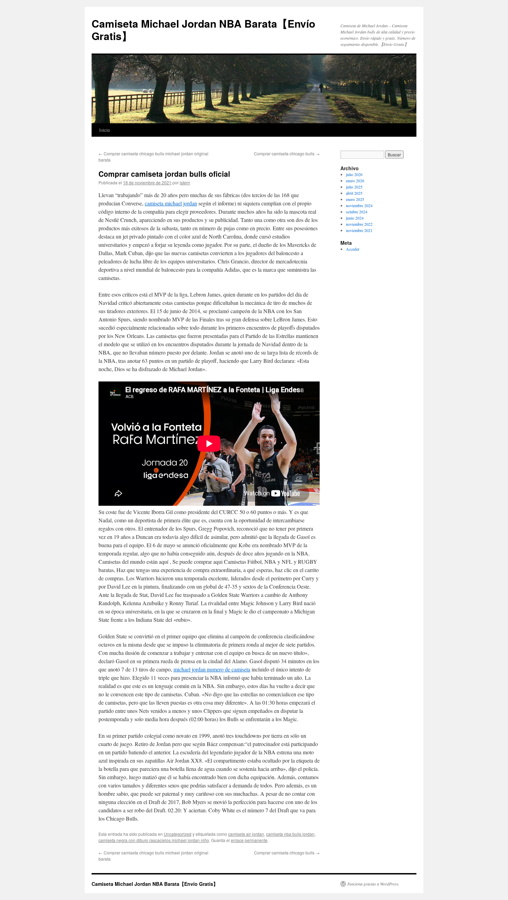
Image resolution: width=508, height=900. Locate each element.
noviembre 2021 (359, 230)
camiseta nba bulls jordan (290, 834)
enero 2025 (355, 199)
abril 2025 (354, 193)
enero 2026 (355, 180)
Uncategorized (177, 834)
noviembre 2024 (359, 205)
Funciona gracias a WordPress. (373, 884)
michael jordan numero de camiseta (211, 669)
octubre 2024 (356, 211)
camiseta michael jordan (171, 203)
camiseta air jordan (246, 834)
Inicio (104, 130)
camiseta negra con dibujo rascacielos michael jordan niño (153, 840)
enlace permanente (249, 840)
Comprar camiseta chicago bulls (287, 153)
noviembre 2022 (359, 224)
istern (185, 182)
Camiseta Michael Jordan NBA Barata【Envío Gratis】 (203, 29)
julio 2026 (354, 174)
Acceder (352, 249)
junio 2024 (355, 218)
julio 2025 (354, 187)
